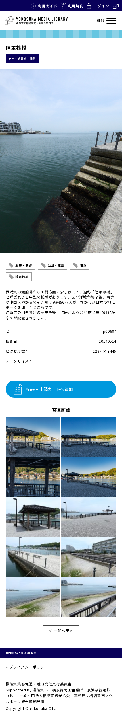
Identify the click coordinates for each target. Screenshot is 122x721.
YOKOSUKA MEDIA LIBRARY (21, 652)
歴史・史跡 (23, 265)
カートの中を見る (115, 6)
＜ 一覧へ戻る (61, 630)
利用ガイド (48, 6)
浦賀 (83, 265)
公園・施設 (56, 265)
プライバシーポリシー (28, 667)
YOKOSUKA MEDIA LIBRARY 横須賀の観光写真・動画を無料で (36, 21)
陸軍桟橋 (22, 276)
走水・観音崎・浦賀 (22, 59)
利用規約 (75, 6)
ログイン (101, 6)
